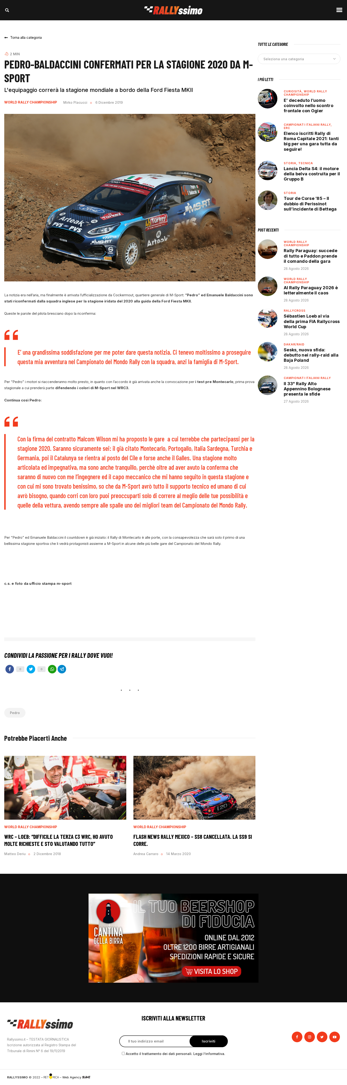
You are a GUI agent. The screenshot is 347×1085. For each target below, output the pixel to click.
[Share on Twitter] (31, 669)
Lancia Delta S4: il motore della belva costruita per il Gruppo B (312, 173)
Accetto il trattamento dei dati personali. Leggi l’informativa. (175, 1054)
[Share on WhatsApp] (52, 669)
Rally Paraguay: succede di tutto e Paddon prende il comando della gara (310, 255)
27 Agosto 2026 (296, 401)
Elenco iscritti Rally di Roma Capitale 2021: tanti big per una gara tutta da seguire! (311, 141)
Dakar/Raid (294, 344)
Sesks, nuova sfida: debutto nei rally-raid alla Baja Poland (311, 355)
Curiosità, (294, 91)
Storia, (291, 163)
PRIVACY (333, 1077)
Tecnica (305, 163)
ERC (287, 128)
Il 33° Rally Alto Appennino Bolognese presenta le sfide (307, 388)
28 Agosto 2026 (296, 269)
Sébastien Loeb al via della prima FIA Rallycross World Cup (312, 321)
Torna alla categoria (26, 37)
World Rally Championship (30, 102)
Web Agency (72, 1077)
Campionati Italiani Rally (307, 378)
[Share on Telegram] (62, 669)
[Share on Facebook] (9, 669)
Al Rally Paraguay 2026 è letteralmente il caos (311, 290)
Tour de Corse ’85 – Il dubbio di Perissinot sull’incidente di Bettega (310, 203)
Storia (290, 193)
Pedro (15, 713)
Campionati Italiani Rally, (308, 124)
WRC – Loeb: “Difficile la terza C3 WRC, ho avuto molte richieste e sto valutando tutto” (58, 840)
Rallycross (294, 310)
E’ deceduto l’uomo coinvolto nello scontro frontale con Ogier (308, 105)
